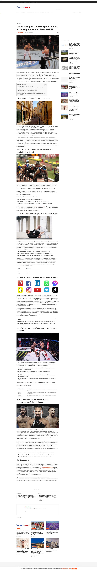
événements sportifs (36, 478)
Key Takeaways (20, 94)
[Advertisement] (58, 6)
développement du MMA (21, 478)
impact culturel (54, 478)
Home (17, 23)
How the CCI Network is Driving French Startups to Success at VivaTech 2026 (74, 100)
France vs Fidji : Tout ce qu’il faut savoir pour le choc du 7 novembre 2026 (51, 550)
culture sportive (45, 477)
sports (47, 480)
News (47, 546)
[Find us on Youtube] (78, 567)
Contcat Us (36, 2)
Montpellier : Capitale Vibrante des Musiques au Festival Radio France (74, 52)
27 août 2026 (19, 536)
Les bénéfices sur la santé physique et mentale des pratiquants (29, 91)
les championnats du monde (38, 206)
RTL (40, 480)
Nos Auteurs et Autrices (22, 2)
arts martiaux (21, 477)
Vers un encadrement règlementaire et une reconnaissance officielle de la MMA (32, 93)
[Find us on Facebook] (75, 567)
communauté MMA (32, 477)
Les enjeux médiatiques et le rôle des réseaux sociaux (27, 90)
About (17, 2)
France (42, 478)
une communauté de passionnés (46, 467)
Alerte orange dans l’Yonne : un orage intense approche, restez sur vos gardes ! (52, 532)
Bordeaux (33, 546)
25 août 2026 (33, 556)
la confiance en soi (48, 383)
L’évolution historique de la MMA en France (25, 86)
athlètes (26, 477)
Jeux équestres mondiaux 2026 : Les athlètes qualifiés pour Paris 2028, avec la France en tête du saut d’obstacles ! (74, 108)
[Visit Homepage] (23, 7)
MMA (25, 480)
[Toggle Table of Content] (45, 85)
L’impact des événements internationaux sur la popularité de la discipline (31, 87)
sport (43, 480)
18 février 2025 (27, 32)
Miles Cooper (20, 32)
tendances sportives (52, 480)
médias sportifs (20, 480)
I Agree (74, 568)
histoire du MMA (48, 478)
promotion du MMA (35, 480)
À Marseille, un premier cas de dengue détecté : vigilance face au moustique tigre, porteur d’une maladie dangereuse (74, 60)
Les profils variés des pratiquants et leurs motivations (27, 89)
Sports (20, 23)
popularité (28, 480)
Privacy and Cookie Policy (66, 568)
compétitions (39, 477)
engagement (29, 478)
